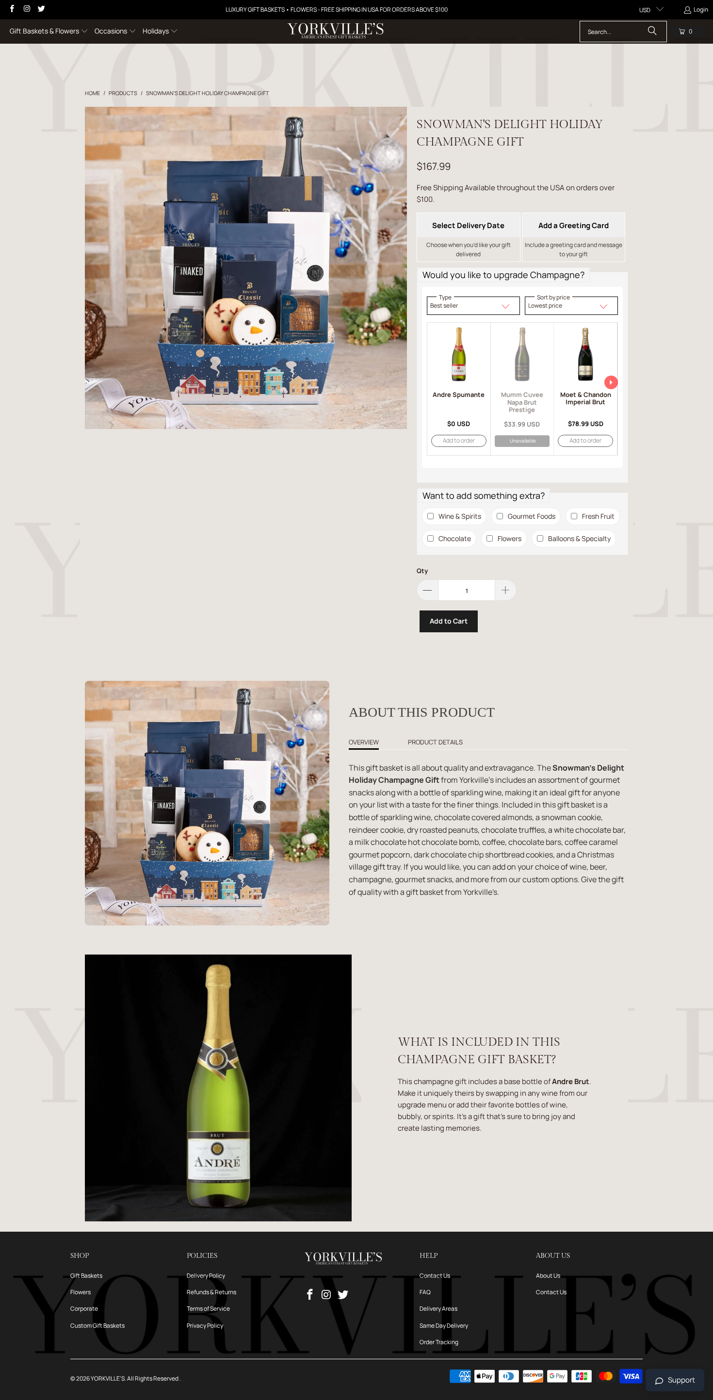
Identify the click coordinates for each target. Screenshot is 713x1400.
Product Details (435, 742)
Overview (364, 742)
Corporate (84, 1308)
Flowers (80, 1292)
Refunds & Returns (211, 1292)
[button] (49, 31)
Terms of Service (208, 1308)
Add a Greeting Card (573, 225)
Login (701, 9)
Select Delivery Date (468, 225)
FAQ (425, 1292)
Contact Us (435, 1275)
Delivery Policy (206, 1275)
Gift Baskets (86, 1275)
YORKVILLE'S (108, 1378)
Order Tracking (439, 1342)
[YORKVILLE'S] (335, 31)
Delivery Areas (438, 1308)
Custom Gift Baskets (97, 1325)
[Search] (652, 31)
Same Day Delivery (444, 1325)
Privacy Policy (205, 1325)
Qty (422, 570)
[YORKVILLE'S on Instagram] (26, 9)
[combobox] (623, 31)
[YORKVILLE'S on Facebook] (11, 9)
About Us (548, 1275)
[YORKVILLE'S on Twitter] (41, 9)
